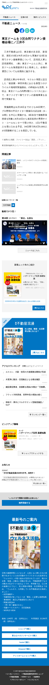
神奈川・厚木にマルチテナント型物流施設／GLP (26, 405)
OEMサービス (26, 677)
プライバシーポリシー (18, 680)
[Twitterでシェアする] (17, 30)
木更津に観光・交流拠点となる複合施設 (26, 380)
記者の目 (24, 17)
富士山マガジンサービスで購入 (24, 636)
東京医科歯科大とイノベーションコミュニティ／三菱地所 (24, 145)
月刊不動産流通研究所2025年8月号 (15, 477)
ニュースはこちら (32, 250)
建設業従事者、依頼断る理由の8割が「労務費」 (26, 388)
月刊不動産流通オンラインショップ (19, 480)
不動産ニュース (9, 17)
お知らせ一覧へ (40, 483)
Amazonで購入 (24, 649)
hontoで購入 (24, 642)
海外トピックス (40, 17)
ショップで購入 (24, 629)
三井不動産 (7, 205)
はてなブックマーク (35, 366)
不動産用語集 (14, 677)
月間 (24, 366)
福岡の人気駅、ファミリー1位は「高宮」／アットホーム (25, 140)
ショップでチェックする (33, 453)
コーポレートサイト (13, 674)
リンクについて (33, 680)
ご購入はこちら (38, 308)
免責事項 (37, 677)
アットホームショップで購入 (24, 656)
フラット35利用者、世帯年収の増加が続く (26, 396)
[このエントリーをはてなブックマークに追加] (32, 30)
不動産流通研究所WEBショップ (32, 674)
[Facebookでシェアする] (22, 31)
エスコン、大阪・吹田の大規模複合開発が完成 (26, 373)
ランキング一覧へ (38, 415)
